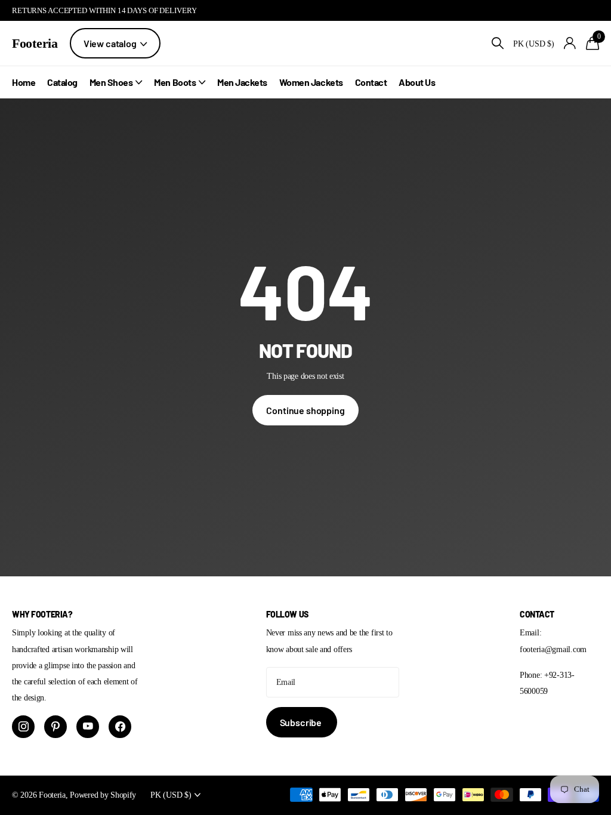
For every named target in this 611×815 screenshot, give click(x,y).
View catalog (111, 43)
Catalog (62, 82)
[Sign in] (570, 43)
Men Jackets (242, 82)
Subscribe (301, 722)
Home (23, 82)
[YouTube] (87, 726)
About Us (417, 82)
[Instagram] (23, 726)
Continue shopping (305, 410)
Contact (371, 82)
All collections (116, 82)
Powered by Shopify (103, 794)
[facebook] (120, 726)
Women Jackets (311, 82)
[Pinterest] (55, 726)
